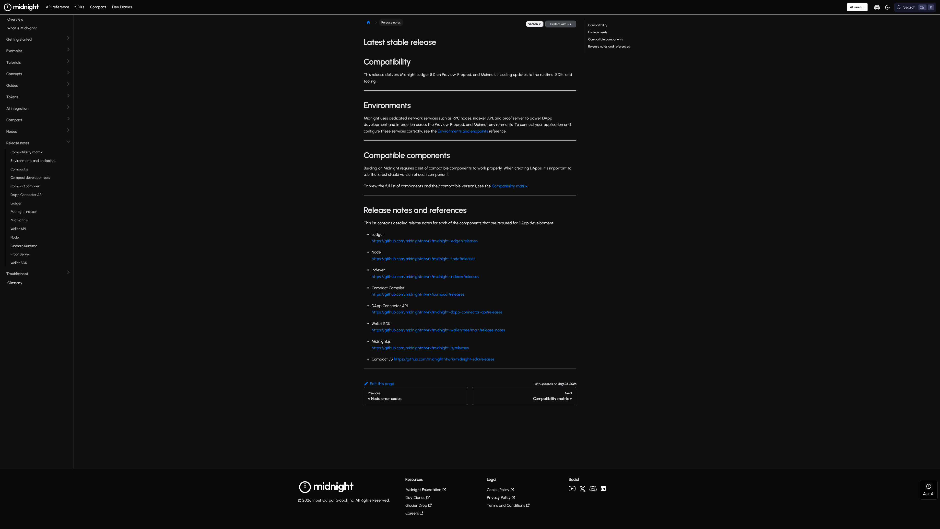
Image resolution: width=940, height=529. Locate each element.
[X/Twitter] (582, 490)
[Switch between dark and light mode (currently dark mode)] (887, 7)
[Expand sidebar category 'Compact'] (68, 118)
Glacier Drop (416, 505)
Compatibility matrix (510, 186)
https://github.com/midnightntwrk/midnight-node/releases (423, 258)
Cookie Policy (498, 489)
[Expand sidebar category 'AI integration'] (68, 107)
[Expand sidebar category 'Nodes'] (68, 130)
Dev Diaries (122, 7)
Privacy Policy (499, 497)
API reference (57, 7)
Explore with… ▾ (560, 24)
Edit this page (382, 383)
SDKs (79, 7)
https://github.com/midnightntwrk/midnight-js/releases (420, 348)
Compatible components (605, 39)
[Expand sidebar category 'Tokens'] (68, 95)
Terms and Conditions (506, 505)
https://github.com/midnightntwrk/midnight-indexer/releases (425, 276)
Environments (597, 32)
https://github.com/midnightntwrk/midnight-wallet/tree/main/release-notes (438, 330)
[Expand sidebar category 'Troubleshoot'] (68, 272)
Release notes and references (609, 46)
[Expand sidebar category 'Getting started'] (68, 38)
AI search (857, 7)
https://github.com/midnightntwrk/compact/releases (418, 294)
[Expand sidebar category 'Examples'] (68, 49)
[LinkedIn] (603, 489)
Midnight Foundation (423, 489)
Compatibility (597, 25)
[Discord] (593, 490)
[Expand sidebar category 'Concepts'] (68, 72)
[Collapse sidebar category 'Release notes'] (68, 141)
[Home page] (368, 22)
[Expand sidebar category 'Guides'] (68, 84)
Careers (412, 513)
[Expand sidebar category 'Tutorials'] (68, 61)
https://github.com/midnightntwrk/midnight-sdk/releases (444, 359)
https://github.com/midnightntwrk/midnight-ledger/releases (425, 241)
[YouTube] (572, 490)
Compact (98, 7)
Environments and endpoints (463, 131)
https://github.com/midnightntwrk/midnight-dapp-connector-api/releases (437, 312)
